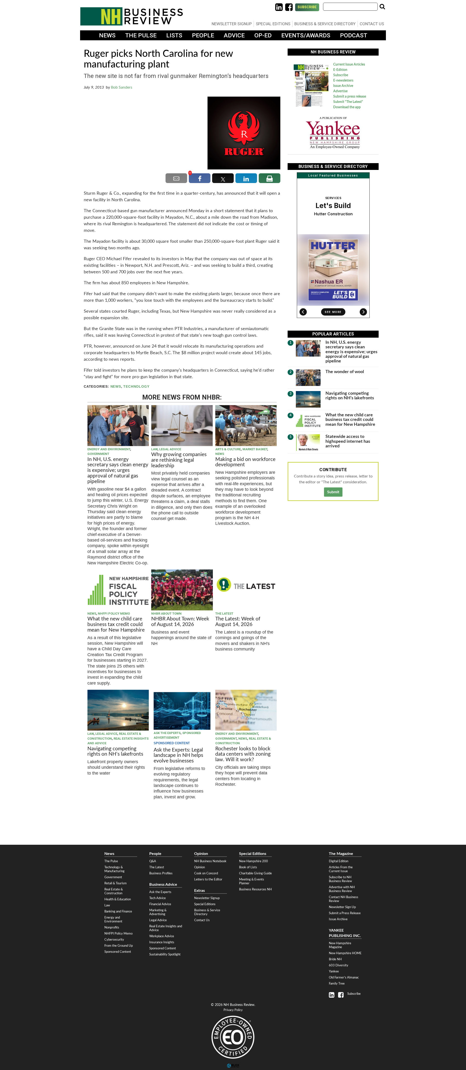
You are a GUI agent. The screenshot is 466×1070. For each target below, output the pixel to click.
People (203, 35)
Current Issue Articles (349, 64)
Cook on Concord (206, 873)
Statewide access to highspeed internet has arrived (347, 441)
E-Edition (340, 70)
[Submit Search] (382, 6)
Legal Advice (170, 449)
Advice (234, 35)
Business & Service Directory (325, 23)
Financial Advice (160, 904)
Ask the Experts (167, 733)
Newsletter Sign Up (342, 907)
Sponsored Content (117, 951)
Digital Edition (338, 861)
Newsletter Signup (232, 23)
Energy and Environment (108, 449)
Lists (174, 35)
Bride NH (335, 959)
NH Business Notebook (210, 861)
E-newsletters (343, 80)
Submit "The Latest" (348, 102)
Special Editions (273, 23)
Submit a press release (349, 96)
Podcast (353, 35)
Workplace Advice (161, 936)
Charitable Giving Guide (255, 873)
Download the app (347, 107)
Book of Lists (248, 867)
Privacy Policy (233, 1010)
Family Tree (337, 983)
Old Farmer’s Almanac (344, 977)
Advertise (340, 91)
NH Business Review (131, 16)
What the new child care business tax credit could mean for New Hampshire (116, 624)
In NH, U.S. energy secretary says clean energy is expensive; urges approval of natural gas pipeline (117, 470)
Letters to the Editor (208, 879)
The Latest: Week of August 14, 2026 (237, 621)
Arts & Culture (228, 449)
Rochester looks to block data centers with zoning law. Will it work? (243, 754)
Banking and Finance (118, 911)
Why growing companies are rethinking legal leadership (179, 460)
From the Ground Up (118, 945)
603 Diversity (338, 965)
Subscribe (307, 7)
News (107, 35)
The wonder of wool (344, 372)
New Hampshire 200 (253, 861)
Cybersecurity (114, 939)
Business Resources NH (255, 889)
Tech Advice (157, 898)
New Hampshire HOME (345, 953)
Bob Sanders (121, 87)
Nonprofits (111, 927)
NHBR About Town (166, 613)
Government (98, 454)
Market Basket (254, 449)
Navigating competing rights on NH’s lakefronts (115, 751)
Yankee (334, 971)
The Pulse (141, 35)
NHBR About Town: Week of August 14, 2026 (180, 621)
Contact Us (372, 23)
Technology (136, 386)
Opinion (199, 867)
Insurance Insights (161, 942)
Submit (333, 492)
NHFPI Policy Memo (114, 613)
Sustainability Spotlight (165, 954)
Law (154, 449)
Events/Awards (305, 35)
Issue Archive (343, 86)
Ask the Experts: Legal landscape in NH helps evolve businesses (178, 755)
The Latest (224, 613)
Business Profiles (161, 873)
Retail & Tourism (115, 883)
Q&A (152, 861)
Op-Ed (263, 35)
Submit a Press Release (345, 913)
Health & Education (117, 899)
